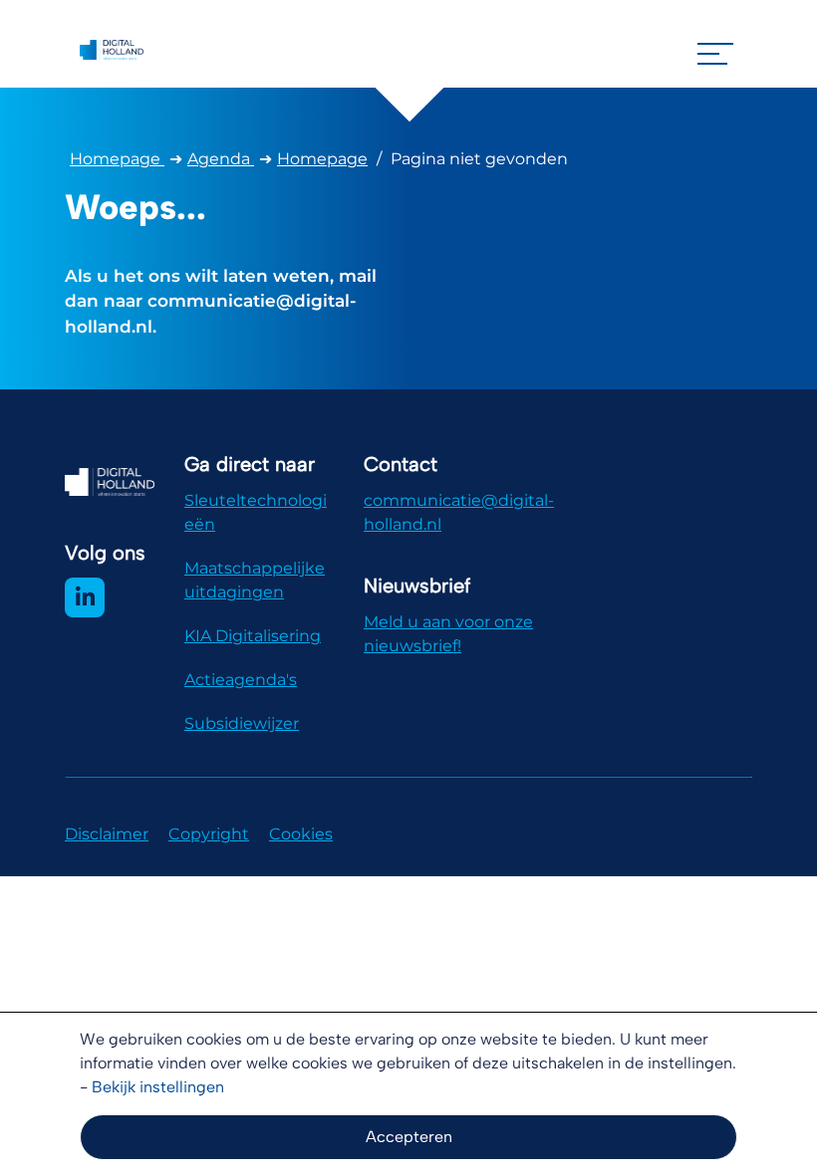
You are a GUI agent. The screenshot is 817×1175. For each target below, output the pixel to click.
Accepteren (409, 1136)
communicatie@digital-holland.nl (459, 512)
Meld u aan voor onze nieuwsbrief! (448, 633)
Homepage (117, 158)
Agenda (220, 158)
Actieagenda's (240, 679)
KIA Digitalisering (252, 635)
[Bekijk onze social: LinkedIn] (85, 597)
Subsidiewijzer (241, 723)
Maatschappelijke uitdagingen (254, 580)
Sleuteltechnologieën (255, 512)
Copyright (208, 833)
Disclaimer (106, 833)
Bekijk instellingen (158, 1086)
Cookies (301, 833)
